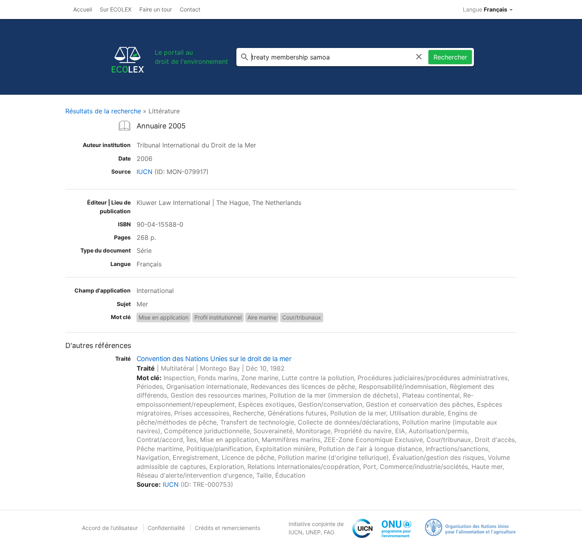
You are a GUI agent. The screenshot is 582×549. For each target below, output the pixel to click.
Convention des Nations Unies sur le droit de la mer (214, 359)
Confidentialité (166, 527)
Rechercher (450, 57)
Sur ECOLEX (115, 9)
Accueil (82, 9)
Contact (190, 9)
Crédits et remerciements (227, 527)
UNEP (313, 532)
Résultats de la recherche (103, 111)
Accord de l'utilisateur (110, 527)
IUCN (144, 172)
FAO (329, 532)
